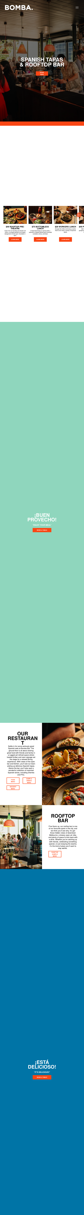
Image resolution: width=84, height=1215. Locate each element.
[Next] (79, 214)
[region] (42, 224)
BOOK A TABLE (42, 530)
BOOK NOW (42, 73)
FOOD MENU (13, 781)
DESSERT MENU (13, 788)
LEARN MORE (15, 239)
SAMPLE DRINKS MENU (29, 780)
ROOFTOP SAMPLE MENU (55, 854)
